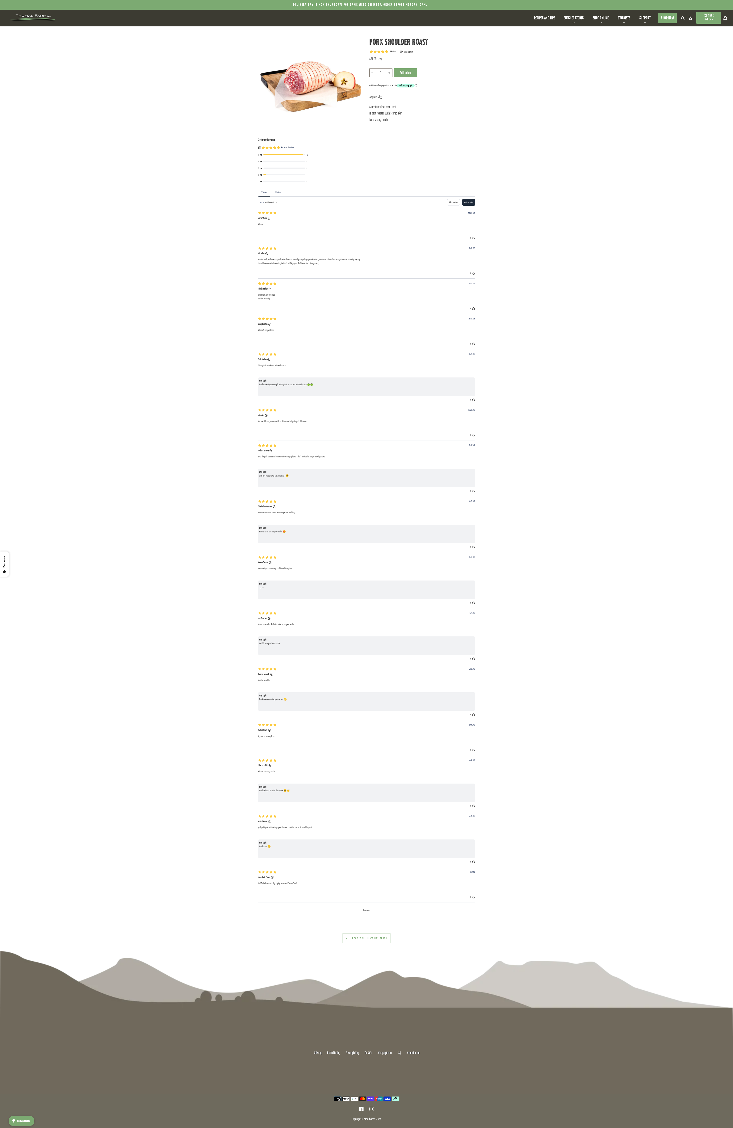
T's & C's (368, 1053)
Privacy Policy (352, 1053)
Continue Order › (709, 17)
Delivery (317, 1053)
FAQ (399, 1053)
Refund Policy (333, 1053)
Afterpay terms (385, 1053)
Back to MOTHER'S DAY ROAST (369, 938)
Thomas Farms (374, 1119)
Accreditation (413, 1053)
